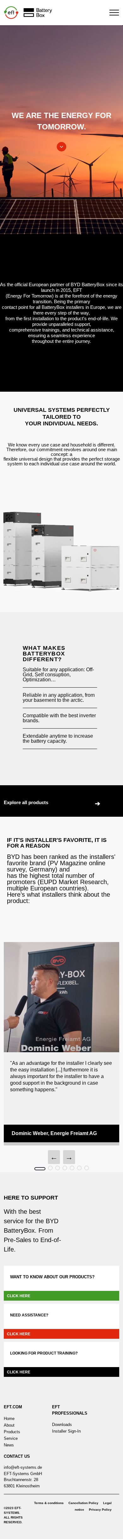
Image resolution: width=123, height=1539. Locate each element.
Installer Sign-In (66, 1431)
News (9, 1445)
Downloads (62, 1424)
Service (11, 1438)
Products (12, 1431)
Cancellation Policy (83, 1503)
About (9, 1425)
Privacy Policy (100, 1509)
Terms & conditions (49, 1503)
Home (9, 1418)
